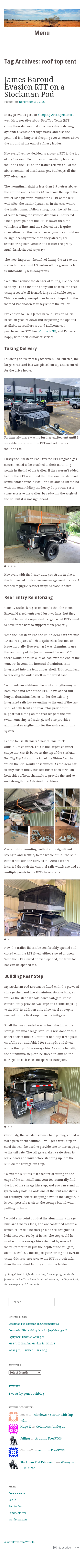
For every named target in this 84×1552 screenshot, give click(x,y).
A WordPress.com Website (19, 1542)
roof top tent (67, 1279)
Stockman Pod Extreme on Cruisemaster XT (34, 1323)
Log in (12, 1500)
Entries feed (15, 1506)
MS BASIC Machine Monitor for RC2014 (32, 1343)
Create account (17, 1493)
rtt (76, 1279)
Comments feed (18, 1513)
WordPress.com (18, 1519)
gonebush (68, 1274)
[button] (5, 566)
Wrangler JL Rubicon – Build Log (28, 1350)
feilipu (25, 1438)
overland (37, 1279)
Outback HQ (47, 331)
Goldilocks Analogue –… (53, 1426)
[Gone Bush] (42, 18)
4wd (19, 1274)
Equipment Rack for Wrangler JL (28, 1337)
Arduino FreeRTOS (48, 1438)
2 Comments (31, 1284)
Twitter (14, 1386)
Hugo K (25, 1426)
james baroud (12, 1279)
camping (40, 1274)
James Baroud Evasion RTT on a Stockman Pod (34, 87)
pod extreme (51, 1279)
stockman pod (12, 1284)
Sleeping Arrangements (55, 114)
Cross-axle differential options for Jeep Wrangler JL (38, 1330)
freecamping (54, 1274)
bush (31, 1274)
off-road (26, 1279)
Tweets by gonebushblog (26, 1393)
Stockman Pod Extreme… (37, 1462)
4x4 (25, 1274)
